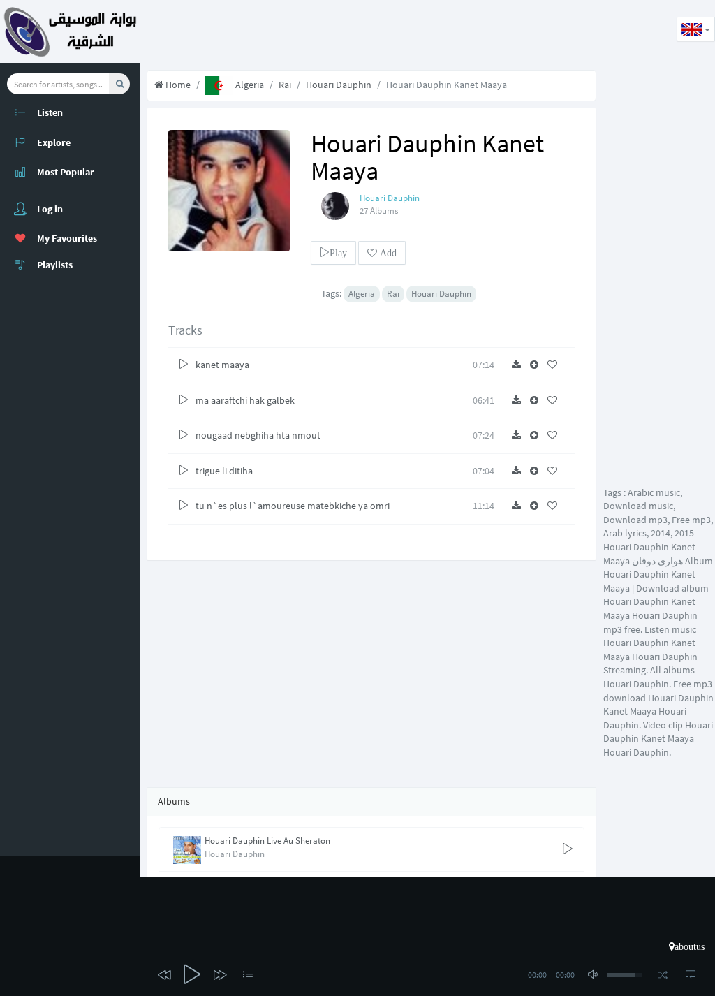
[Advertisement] (394, 31)
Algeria (248, 84)
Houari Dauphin (338, 84)
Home (177, 84)
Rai (285, 84)
